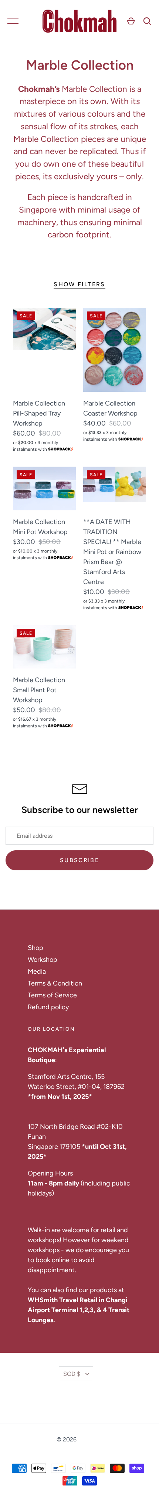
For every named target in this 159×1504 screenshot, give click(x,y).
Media (37, 971)
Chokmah (90, 1439)
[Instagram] (90, 1403)
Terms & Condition (55, 983)
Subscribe (79, 860)
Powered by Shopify (79, 1447)
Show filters (79, 284)
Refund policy (48, 1007)
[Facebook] (69, 1403)
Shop (35, 948)
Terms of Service (52, 995)
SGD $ (71, 1373)
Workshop (42, 960)
